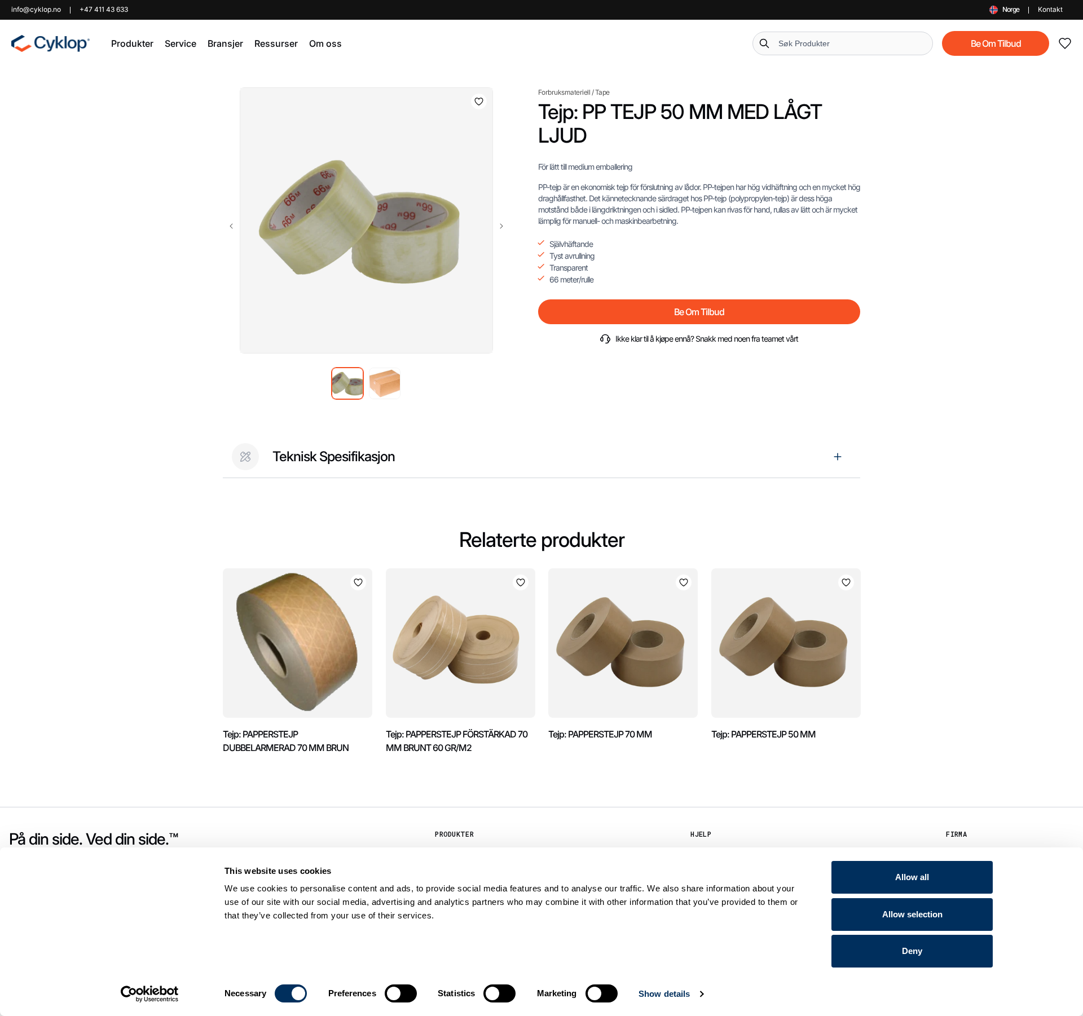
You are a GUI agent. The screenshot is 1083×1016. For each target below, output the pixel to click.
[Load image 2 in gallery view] (384, 383)
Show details (664, 994)
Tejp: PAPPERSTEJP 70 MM (600, 734)
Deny (912, 951)
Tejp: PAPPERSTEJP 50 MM (763, 734)
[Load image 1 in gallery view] (347, 383)
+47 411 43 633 (104, 9)
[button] (132, 43)
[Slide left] (231, 226)
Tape (602, 92)
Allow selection (912, 914)
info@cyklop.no (36, 9)
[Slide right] (501, 226)
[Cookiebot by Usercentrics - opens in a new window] (149, 994)
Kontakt (1050, 9)
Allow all (912, 877)
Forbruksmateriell (564, 92)
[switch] (401, 993)
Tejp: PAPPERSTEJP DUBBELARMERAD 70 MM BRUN (286, 740)
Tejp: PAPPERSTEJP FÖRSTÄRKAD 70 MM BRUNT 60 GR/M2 (456, 740)
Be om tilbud (996, 43)
